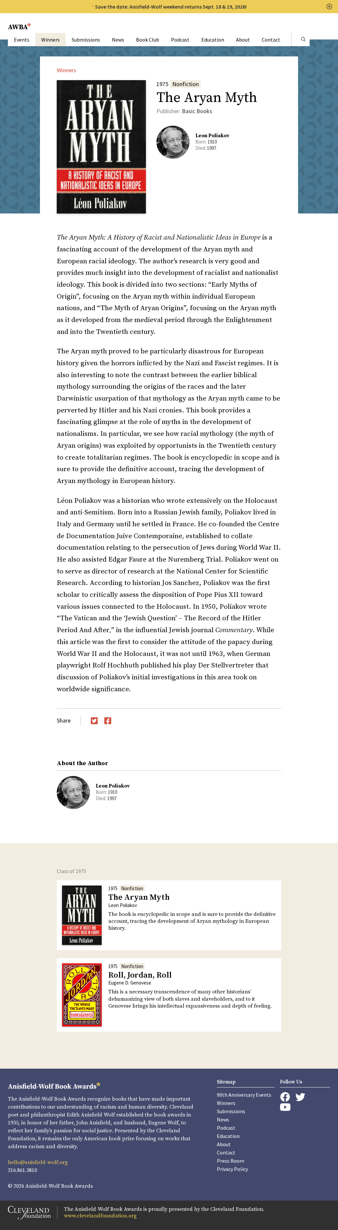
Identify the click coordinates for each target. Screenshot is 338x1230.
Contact (271, 39)
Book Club (147, 39)
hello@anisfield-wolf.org (38, 1162)
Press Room (230, 1160)
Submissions (86, 39)
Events (21, 39)
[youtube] (285, 1107)
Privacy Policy (232, 1169)
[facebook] (285, 1097)
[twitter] (300, 1097)
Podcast (180, 39)
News (118, 39)
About (243, 39)
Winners (50, 39)
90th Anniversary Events (244, 1094)
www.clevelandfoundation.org (100, 1216)
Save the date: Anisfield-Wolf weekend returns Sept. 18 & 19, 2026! (171, 6)
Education (212, 39)
